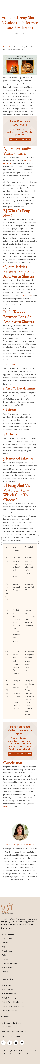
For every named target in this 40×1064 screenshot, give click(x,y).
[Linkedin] (15, 1042)
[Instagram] (9, 1042)
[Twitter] (22, 1042)
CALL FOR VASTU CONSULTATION (20, 753)
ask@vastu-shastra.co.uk (12, 2)
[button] (37, 11)
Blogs (11, 47)
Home (5, 47)
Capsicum (31, 1054)
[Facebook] (3, 1042)
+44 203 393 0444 (32, 2)
